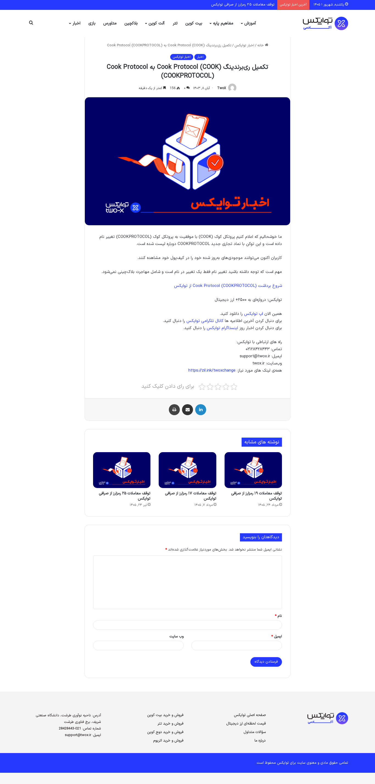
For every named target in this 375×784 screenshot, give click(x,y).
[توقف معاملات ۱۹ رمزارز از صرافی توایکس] (253, 470)
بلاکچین (131, 23)
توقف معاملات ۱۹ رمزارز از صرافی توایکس (256, 496)
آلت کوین (157, 23)
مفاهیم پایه (223, 23)
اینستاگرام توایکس (222, 328)
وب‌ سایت (176, 636)
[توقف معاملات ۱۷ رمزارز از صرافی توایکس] (187, 470)
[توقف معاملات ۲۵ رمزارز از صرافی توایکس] (121, 470)
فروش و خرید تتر (170, 723)
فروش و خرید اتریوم (168, 740)
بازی (92, 23)
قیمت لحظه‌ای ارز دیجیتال (246, 723)
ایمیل (276, 636)
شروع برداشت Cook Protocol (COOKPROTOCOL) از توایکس (228, 286)
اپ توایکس (253, 314)
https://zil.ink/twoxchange (212, 370)
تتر (175, 23)
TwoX (221, 88)
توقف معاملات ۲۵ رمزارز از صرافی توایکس (243, 4)
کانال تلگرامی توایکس (204, 321)
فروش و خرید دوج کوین (165, 732)
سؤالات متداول (255, 732)
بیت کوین (193, 23)
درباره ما (260, 740)
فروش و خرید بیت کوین (165, 715)
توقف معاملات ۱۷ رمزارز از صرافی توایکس (190, 496)
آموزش (250, 23)
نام (278, 616)
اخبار (76, 23)
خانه (261, 45)
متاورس (110, 23)
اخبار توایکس (244, 45)
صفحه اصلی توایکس (250, 715)
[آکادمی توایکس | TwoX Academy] (307, 23)
